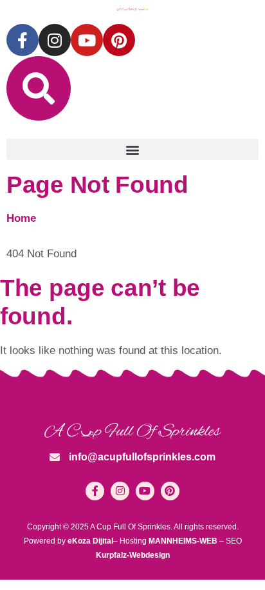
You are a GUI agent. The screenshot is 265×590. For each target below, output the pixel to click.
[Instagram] (55, 40)
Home (21, 218)
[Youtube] (87, 40)
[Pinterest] (119, 40)
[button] (132, 149)
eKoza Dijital (90, 541)
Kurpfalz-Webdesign (133, 555)
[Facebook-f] (22, 40)
